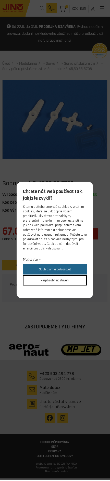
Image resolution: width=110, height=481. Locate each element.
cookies (28, 211)
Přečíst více (30, 260)
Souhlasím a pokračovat (55, 269)
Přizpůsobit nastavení (55, 280)
